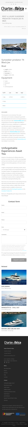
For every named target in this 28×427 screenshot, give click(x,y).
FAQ (5, 375)
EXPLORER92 (5, 286)
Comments (3, 234)
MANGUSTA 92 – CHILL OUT (10, 307)
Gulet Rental (6, 393)
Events (5, 370)
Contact (5, 377)
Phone (2, 219)
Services (6, 372)
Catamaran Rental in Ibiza (9, 391)
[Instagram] (6, 362)
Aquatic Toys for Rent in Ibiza (10, 398)
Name (2, 205)
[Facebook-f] (4, 362)
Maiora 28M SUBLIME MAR (10, 329)
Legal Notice (22, 422)
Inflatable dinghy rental (9, 383)
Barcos (9, 26)
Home (5, 26)
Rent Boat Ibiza (7, 368)
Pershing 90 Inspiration (17, 189)
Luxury (13, 26)
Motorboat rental (8, 385)
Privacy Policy (20, 424)
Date (2, 227)
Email (2, 212)
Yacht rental (6, 387)
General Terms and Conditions (8, 424)
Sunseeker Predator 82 (6, 191)
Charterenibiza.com (19, 120)
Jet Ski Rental (7, 396)
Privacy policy (24, 250)
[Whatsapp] (8, 362)
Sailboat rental (7, 389)
